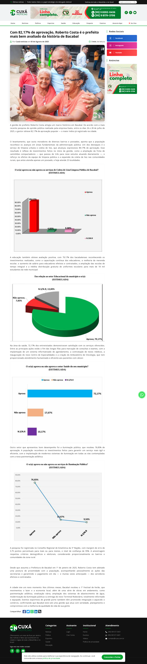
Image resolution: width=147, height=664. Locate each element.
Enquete (90, 23)
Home (13, 23)
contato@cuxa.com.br (116, 638)
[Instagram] (130, 12)
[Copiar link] (39, 611)
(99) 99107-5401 (114, 632)
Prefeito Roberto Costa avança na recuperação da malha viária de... (50, 2)
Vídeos (85, 638)
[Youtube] (134, 12)
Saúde (63, 23)
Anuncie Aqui (117, 23)
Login (68, 632)
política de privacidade (51, 658)
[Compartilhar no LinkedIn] (36, 611)
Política (38, 23)
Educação (76, 23)
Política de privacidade (91, 642)
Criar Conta (70, 635)
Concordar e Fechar (112, 657)
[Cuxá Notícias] (18, 13)
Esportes (51, 23)
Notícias (25, 23)
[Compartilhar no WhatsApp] (32, 611)
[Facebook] (126, 12)
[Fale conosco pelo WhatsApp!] (142, 395)
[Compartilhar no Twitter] (28, 611)
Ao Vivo (133, 23)
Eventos (103, 23)
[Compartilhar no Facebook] (24, 611)
